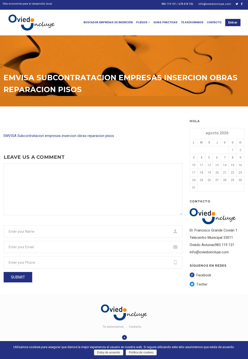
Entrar (233, 22)
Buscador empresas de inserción (108, 22)
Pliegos (141, 22)
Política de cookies (141, 352)
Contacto (214, 22)
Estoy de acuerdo (108, 352)
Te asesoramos (192, 22)
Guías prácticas (165, 22)
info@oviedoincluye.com (214, 4)
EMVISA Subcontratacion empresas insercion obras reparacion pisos (59, 136)
